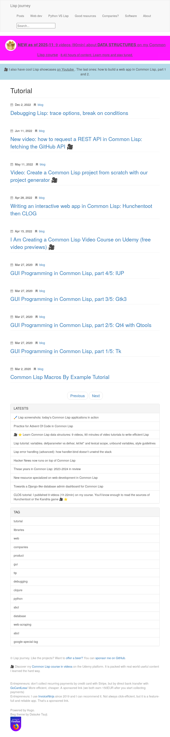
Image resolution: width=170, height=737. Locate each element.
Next (96, 395)
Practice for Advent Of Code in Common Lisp (43, 426)
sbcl (16, 607)
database (20, 616)
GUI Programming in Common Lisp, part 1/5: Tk (65, 351)
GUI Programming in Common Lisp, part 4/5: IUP (67, 272)
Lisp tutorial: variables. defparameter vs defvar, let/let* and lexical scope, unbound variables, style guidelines (84, 443)
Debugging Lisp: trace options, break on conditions (69, 112)
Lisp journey (20, 5)
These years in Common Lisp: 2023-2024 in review (47, 469)
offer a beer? (74, 658)
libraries (19, 529)
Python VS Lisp (58, 15)
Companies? (110, 15)
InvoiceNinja (46, 696)
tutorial (18, 521)
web (16, 538)
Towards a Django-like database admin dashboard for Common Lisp (58, 486)
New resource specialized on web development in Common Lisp (56, 477)
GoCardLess (18, 687)
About (147, 15)
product (19, 555)
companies (21, 547)
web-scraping (22, 624)
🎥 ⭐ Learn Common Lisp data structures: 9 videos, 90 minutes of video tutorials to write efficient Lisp (81, 434)
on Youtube (66, 69)
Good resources (85, 15)
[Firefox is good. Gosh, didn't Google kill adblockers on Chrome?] (15, 723)
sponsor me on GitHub (110, 658)
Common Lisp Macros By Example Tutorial (59, 376)
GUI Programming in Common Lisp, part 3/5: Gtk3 (68, 298)
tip (15, 573)
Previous (77, 395)
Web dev (36, 15)
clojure (18, 590)
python (18, 598)
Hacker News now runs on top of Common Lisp (44, 460)
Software (131, 15)
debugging (21, 581)
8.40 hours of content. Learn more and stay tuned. (97, 54)
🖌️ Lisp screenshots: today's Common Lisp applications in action (56, 417)
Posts (20, 15)
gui (16, 564)
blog (40, 104)
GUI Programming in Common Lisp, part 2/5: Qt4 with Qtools (81, 324)
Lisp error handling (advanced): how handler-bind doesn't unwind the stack (63, 451)
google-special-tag (26, 641)
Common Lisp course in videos (52, 666)
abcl (16, 633)
